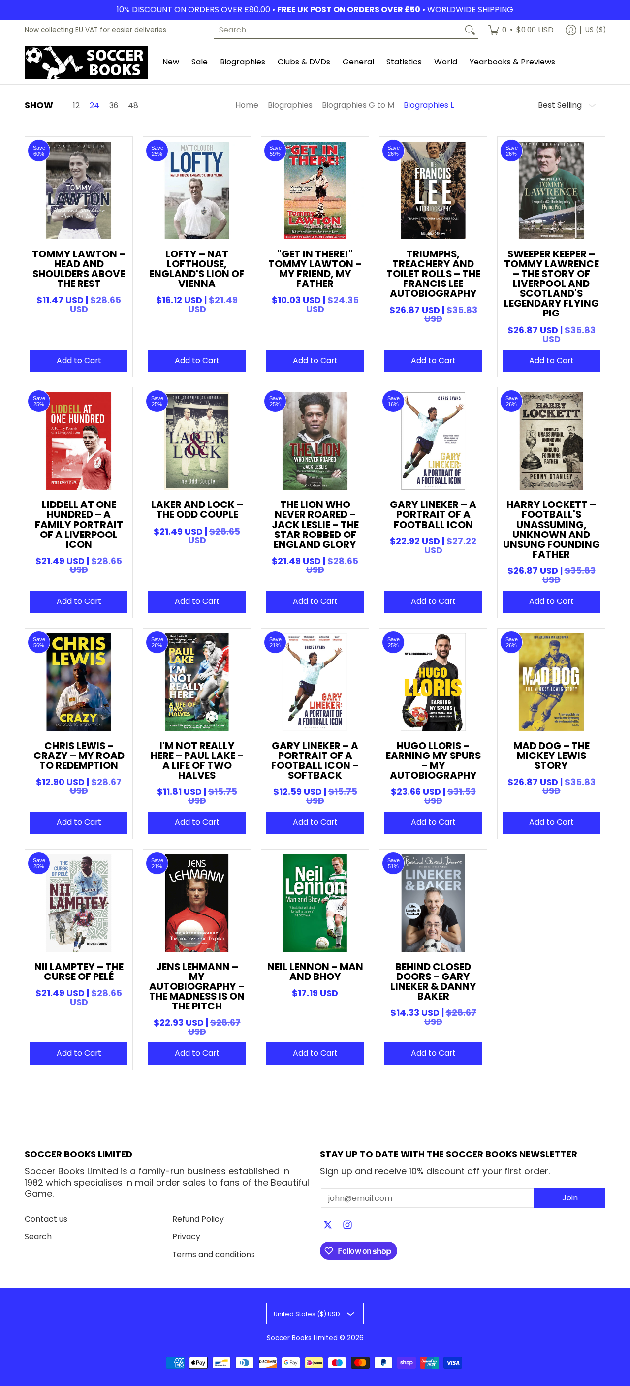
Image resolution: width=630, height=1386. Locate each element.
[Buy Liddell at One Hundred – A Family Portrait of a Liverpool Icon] (78, 441)
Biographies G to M (358, 105)
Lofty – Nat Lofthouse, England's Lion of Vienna (197, 268)
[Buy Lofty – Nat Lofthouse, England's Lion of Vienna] (197, 190)
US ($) (595, 29)
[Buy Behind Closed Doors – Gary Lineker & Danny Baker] (433, 903)
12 (76, 105)
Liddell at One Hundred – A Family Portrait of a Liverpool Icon (79, 524)
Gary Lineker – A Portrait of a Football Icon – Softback (315, 760)
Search (38, 1236)
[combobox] (338, 30)
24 (94, 105)
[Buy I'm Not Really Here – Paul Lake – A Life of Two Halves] (197, 682)
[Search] (470, 30)
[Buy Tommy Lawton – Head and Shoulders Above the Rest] (78, 190)
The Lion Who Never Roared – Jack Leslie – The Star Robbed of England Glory (315, 524)
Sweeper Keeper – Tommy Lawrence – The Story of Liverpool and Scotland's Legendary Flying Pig (551, 283)
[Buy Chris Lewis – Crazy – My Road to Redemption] (78, 682)
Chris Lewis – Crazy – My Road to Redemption (79, 755)
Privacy (186, 1236)
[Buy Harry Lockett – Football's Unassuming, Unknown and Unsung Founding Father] (551, 441)
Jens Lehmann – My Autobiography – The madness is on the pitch (197, 986)
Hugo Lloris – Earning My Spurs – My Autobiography (433, 760)
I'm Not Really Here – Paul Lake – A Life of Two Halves (197, 760)
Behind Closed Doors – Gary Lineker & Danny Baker (433, 981)
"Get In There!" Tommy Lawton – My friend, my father (315, 268)
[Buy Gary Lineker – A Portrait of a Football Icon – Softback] (315, 682)
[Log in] (571, 30)
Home (246, 105)
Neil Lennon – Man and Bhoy (315, 971)
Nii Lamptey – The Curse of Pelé (79, 971)
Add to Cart (79, 360)
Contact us (46, 1219)
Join (570, 1197)
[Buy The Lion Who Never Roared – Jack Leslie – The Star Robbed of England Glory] (315, 441)
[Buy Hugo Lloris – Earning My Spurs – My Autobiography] (433, 682)
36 (113, 105)
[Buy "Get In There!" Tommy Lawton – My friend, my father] (315, 190)
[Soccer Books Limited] (86, 62)
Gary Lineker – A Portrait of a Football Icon (433, 514)
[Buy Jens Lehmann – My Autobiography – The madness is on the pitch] (197, 903)
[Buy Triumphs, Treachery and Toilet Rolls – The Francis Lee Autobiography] (433, 190)
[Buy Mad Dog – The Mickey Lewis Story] (551, 682)
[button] (328, 1225)
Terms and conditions (213, 1254)
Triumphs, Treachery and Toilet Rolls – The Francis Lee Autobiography (433, 273)
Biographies (290, 105)
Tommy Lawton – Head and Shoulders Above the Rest (79, 268)
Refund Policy (198, 1219)
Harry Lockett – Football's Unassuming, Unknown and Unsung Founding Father (551, 529)
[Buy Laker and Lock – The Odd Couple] (197, 441)
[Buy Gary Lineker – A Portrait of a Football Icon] (433, 441)
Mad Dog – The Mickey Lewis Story (551, 755)
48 (133, 105)
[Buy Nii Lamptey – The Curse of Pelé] (78, 903)
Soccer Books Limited (302, 1338)
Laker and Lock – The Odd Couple (197, 509)
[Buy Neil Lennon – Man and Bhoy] (315, 903)
